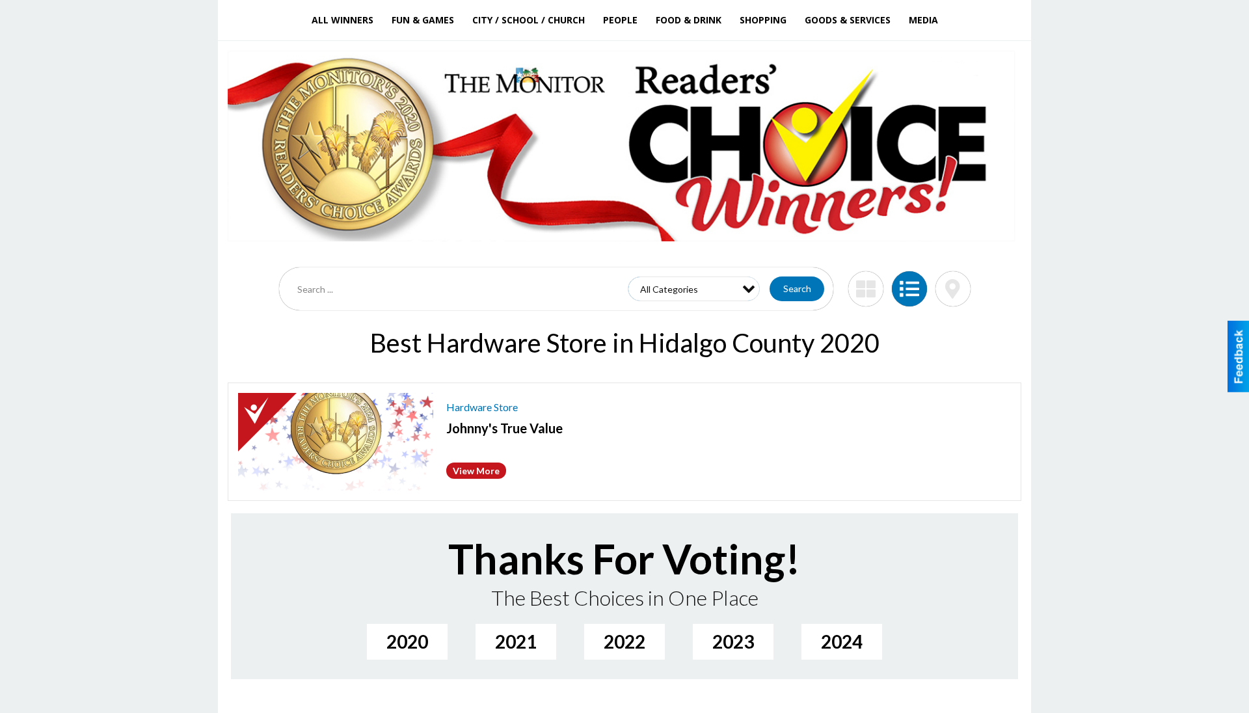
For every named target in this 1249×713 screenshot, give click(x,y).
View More (476, 470)
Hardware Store (482, 407)
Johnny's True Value (504, 428)
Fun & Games (423, 20)
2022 (624, 641)
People (620, 20)
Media (923, 20)
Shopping (763, 20)
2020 (407, 641)
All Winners (342, 20)
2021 (516, 641)
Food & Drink (688, 20)
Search (797, 288)
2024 (842, 641)
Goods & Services (848, 20)
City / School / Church (528, 20)
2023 (733, 641)
